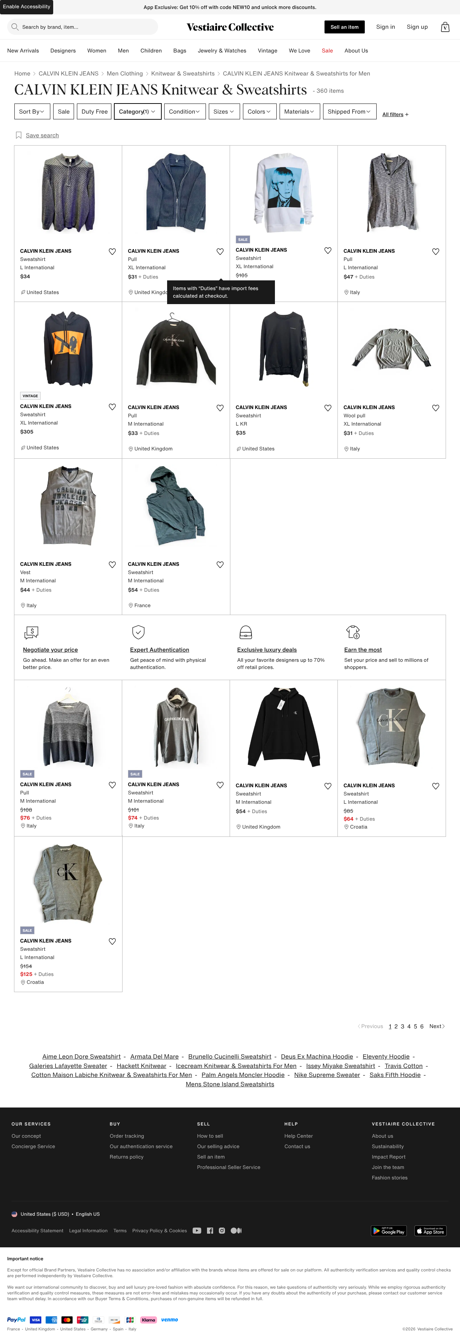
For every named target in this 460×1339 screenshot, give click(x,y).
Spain (118, 1329)
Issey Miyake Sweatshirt (340, 1065)
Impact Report (389, 1157)
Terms (119, 1230)
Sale (327, 51)
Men (123, 51)
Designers (63, 51)
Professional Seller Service (228, 1167)
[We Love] (316, 51)
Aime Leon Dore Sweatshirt (81, 1056)
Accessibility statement (37, 1230)
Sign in (385, 27)
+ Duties (148, 276)
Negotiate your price (50, 649)
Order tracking (127, 1136)
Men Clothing (125, 73)
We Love (299, 51)
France (13, 1329)
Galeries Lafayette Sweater (68, 1065)
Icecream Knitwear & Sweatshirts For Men (236, 1065)
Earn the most (363, 649)
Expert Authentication (159, 649)
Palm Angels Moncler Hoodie (243, 1074)
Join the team (388, 1167)
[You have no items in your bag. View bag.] (445, 27)
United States (73, 1329)
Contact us (297, 1146)
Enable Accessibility (26, 6)
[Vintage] (283, 51)
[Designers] (81, 51)
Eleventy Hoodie (386, 1056)
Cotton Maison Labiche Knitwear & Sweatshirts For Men (111, 1074)
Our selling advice (218, 1146)
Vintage (267, 51)
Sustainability (388, 1146)
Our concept (26, 1136)
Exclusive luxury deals (267, 649)
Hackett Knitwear (141, 1065)
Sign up (417, 27)
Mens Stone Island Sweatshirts (230, 1084)
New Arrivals (23, 51)
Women (96, 51)
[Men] (135, 51)
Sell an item (345, 27)
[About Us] (374, 51)
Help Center (299, 1136)
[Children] (167, 51)
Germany (99, 1329)
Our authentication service (141, 1146)
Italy (133, 1329)
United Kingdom (40, 1329)
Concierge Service (33, 1146)
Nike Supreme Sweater (327, 1074)
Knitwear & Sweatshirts (183, 73)
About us (382, 1136)
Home (22, 73)
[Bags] (192, 51)
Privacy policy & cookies (159, 1230)
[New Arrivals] (44, 51)
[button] (445, 27)
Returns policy (126, 1157)
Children (151, 51)
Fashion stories (390, 1178)
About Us (356, 51)
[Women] (112, 51)
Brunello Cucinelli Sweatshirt (229, 1056)
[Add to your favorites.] (112, 251)
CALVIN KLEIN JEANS (68, 73)
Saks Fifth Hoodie (395, 1074)
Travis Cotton (404, 1065)
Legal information (88, 1230)
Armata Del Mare (154, 1056)
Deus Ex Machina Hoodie (317, 1056)
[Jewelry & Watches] (252, 51)
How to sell (210, 1136)
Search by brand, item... (50, 27)
